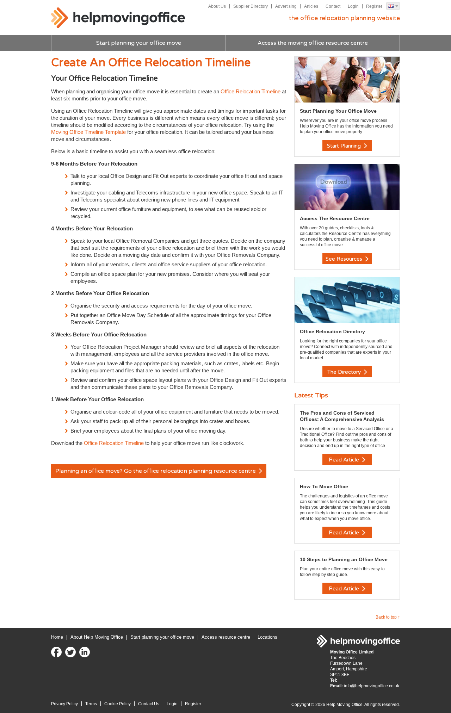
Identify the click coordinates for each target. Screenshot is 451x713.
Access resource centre (226, 637)
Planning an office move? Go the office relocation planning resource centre (156, 471)
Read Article (344, 460)
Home (57, 637)
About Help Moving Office (96, 637)
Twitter (70, 652)
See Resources (345, 259)
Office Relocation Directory (332, 331)
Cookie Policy (117, 703)
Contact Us (148, 703)
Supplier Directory (250, 6)
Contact (333, 6)
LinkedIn (84, 652)
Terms (91, 703)
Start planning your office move (138, 42)
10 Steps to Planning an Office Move (344, 559)
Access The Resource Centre (335, 218)
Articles (311, 6)
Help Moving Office (118, 18)
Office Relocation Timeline (250, 91)
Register (374, 6)
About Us (217, 6)
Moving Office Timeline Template (88, 132)
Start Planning (344, 146)
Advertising (286, 6)
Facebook (56, 652)
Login (353, 6)
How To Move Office (324, 486)
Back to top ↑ (388, 617)
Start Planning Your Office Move (338, 111)
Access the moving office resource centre (313, 42)
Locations (267, 637)
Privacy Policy (64, 703)
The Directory (344, 372)
